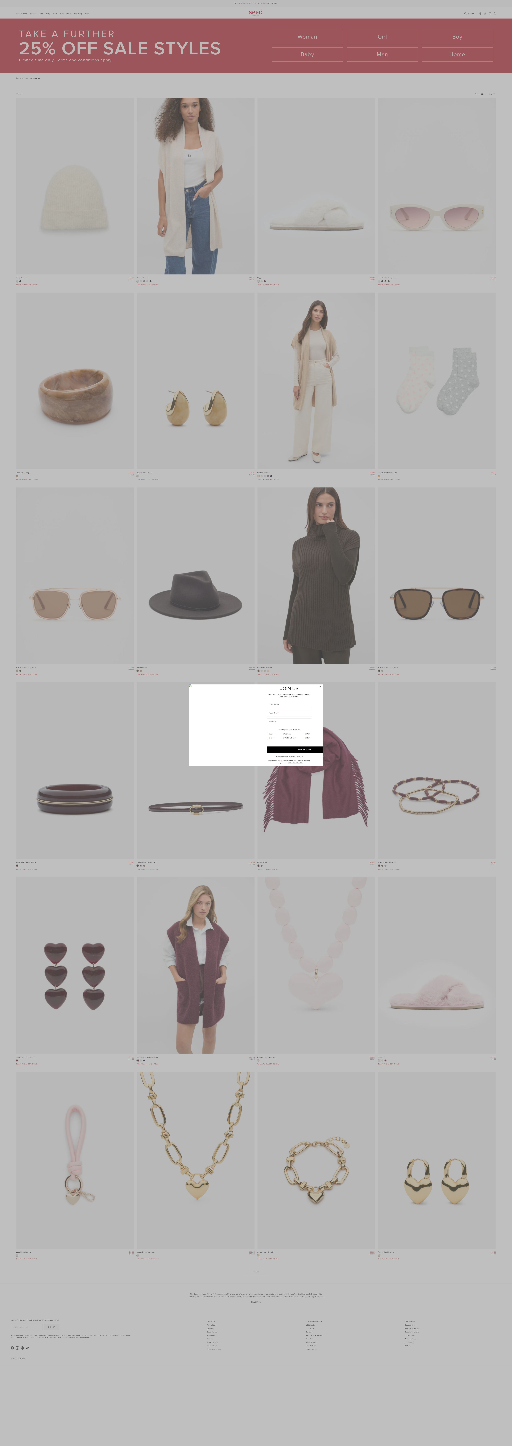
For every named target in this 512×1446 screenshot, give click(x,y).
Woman (287, 734)
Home (309, 738)
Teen (272, 738)
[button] (320, 687)
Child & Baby (290, 738)
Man (308, 734)
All (271, 734)
